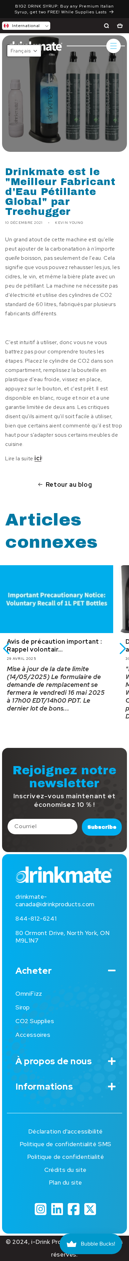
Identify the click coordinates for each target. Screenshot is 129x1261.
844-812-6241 (35, 918)
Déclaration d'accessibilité (65, 1131)
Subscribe (101, 827)
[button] (26, 26)
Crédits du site (65, 1170)
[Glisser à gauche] (6, 648)
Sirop (22, 1007)
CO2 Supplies (34, 1021)
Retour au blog (69, 484)
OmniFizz (28, 993)
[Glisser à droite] (123, 648)
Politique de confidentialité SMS (65, 1144)
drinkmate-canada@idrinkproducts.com (55, 900)
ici (37, 458)
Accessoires (33, 1035)
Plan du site (65, 1182)
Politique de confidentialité (65, 1157)
